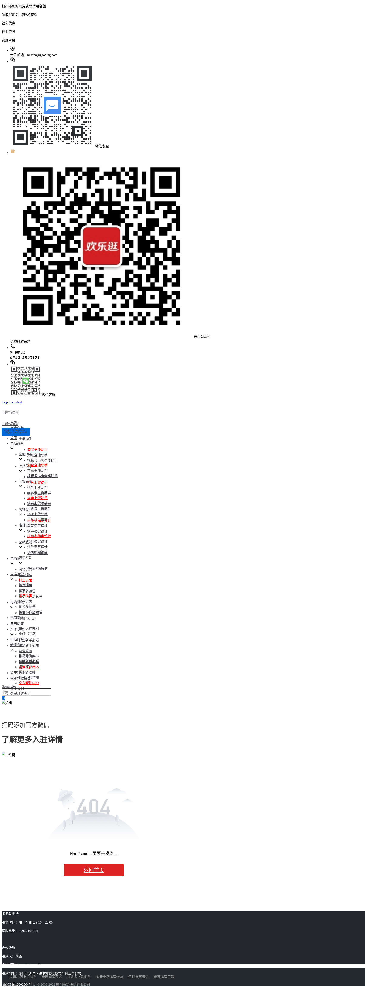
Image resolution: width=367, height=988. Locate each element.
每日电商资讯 (138, 977)
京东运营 (25, 575)
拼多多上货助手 (39, 509)
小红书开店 (27, 618)
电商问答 (17, 624)
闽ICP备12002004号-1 (19, 984)
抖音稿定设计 (37, 526)
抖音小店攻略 (29, 677)
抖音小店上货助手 (23, 977)
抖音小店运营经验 (109, 977)
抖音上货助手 (37, 482)
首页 (13, 438)
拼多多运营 (27, 606)
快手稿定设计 (37, 531)
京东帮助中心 (29, 683)
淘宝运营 (25, 569)
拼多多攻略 (27, 672)
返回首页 (94, 870)
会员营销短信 (37, 568)
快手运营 (25, 601)
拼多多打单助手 (39, 519)
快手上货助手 (37, 488)
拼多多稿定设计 (39, 536)
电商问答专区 (52, 977)
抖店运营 (25, 580)
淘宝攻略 (25, 651)
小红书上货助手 (39, 492)
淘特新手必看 (29, 645)
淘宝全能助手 (37, 449)
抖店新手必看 (29, 640)
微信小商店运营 (30, 612)
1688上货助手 (37, 514)
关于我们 (17, 673)
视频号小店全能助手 (42, 460)
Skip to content (12, 402)
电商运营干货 (164, 977)
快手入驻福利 (29, 628)
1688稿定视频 (37, 552)
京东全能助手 (37, 455)
